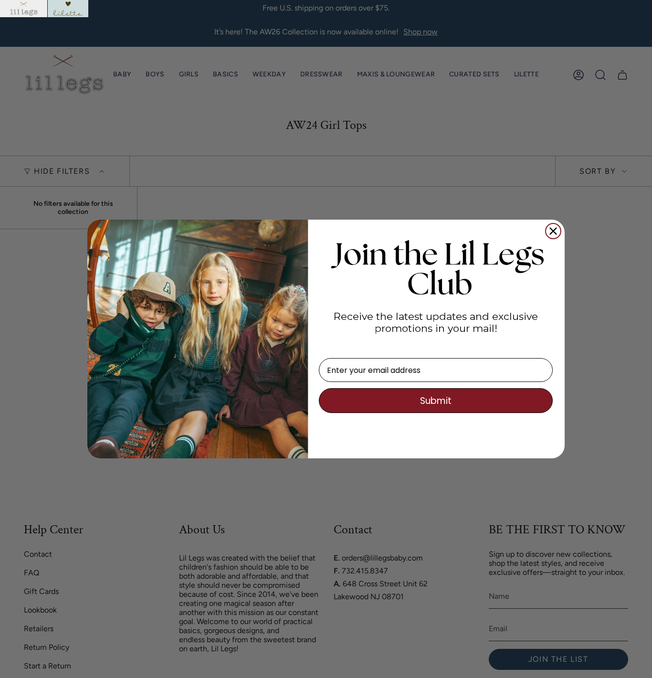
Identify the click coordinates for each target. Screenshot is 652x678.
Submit (436, 400)
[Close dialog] (553, 231)
